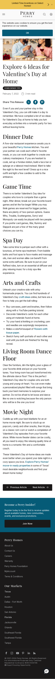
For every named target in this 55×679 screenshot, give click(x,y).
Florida (8, 617)
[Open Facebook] (35, 102)
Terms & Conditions (14, 576)
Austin (7, 597)
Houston (8, 607)
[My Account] (51, 14)
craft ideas (24, 297)
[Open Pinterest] (42, 102)
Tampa (8, 643)
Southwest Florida (13, 638)
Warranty (9, 561)
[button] (46, 671)
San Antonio (10, 612)
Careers (8, 556)
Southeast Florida (13, 633)
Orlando (8, 627)
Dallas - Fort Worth (13, 602)
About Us (9, 545)
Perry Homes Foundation (16, 566)
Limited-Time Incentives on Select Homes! (27, 4)
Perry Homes (24, 147)
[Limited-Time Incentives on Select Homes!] (48, 4)
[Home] (27, 14)
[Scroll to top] (46, 660)
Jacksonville (10, 622)
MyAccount (10, 571)
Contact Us (10, 551)
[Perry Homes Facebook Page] (6, 653)
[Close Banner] (52, 4)
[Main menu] (3, 14)
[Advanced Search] (44, 14)
